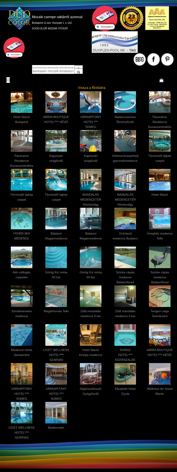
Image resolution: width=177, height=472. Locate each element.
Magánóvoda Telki (56, 311)
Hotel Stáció (160, 194)
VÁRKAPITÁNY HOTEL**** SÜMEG (90, 122)
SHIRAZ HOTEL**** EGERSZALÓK (125, 355)
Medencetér (56, 427)
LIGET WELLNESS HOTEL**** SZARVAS (56, 355)
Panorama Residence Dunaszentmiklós (21, 160)
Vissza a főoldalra (91, 88)
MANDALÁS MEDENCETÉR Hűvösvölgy (90, 199)
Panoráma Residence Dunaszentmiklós (159, 122)
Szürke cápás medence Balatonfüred (125, 277)
